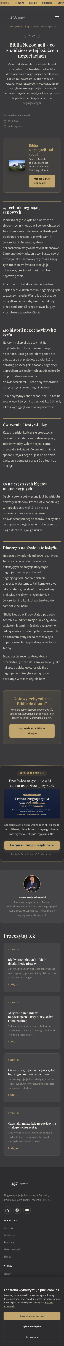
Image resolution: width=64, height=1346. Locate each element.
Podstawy (9, 1235)
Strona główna (15, 26)
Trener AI (19, 2)
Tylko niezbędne (32, 1326)
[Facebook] (17, 1210)
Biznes (7, 1257)
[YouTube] (27, 1210)
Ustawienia (32, 1337)
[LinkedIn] (7, 1210)
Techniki (8, 1228)
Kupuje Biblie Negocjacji (42, 181)
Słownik (8, 1274)
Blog (27, 26)
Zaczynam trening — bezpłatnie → (32, 845)
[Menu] (57, 18)
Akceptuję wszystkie (32, 1316)
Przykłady (9, 1242)
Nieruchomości (12, 1249)
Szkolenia (47, 2)
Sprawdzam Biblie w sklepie (32, 731)
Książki (34, 26)
